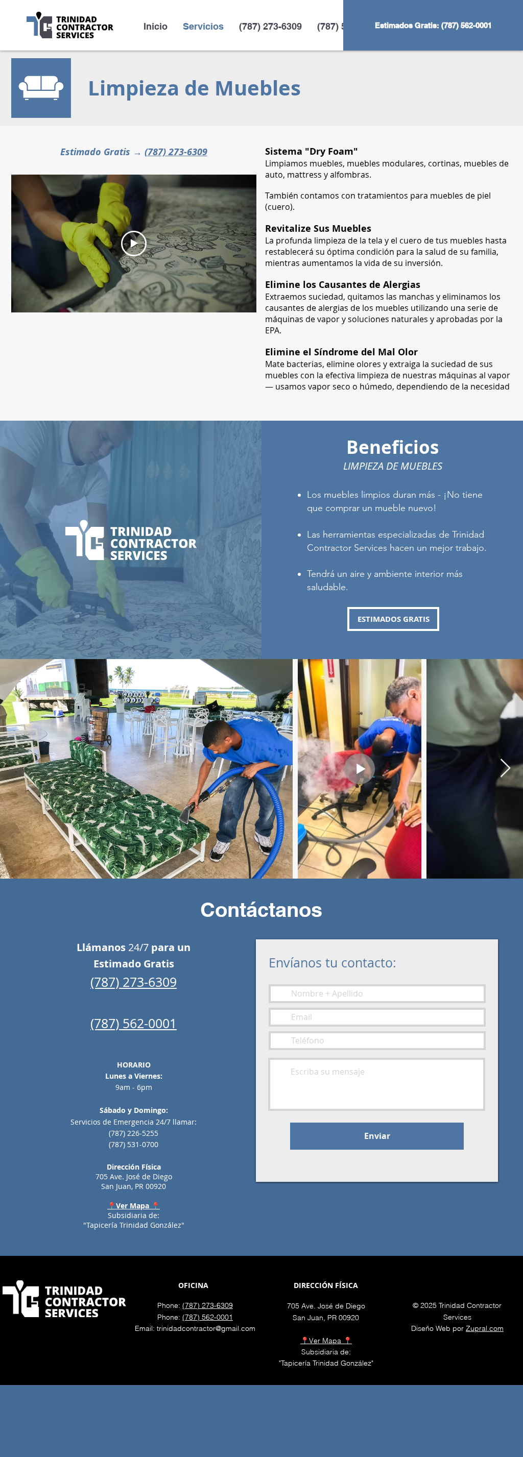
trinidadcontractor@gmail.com (206, 1328)
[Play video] (134, 243)
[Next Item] (505, 769)
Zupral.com (485, 1328)
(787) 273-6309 (176, 151)
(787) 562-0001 (207, 1317)
